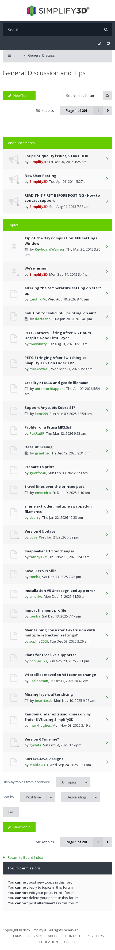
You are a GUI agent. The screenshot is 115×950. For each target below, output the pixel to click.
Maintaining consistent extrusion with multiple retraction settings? (60, 633)
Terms (16, 935)
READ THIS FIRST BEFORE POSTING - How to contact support (62, 198)
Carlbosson (38, 680)
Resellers (95, 935)
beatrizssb (43, 700)
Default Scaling (39, 447)
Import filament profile (45, 610)
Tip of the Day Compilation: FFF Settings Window (61, 241)
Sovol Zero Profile (40, 570)
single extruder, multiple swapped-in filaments (58, 509)
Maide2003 (38, 764)
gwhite (35, 745)
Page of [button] (76, 110)
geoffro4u (37, 299)
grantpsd (43, 453)
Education (48, 941)
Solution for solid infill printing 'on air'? (60, 313)
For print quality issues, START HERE (57, 155)
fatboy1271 (38, 557)
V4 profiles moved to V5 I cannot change (60, 674)
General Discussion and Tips (44, 72)
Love (33, 537)
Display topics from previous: (39, 782)
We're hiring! (36, 268)
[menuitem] (108, 43)
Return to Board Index (25, 857)
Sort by (22, 796)
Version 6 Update (40, 531)
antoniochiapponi (50, 388)
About (53, 935)
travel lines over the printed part (54, 486)
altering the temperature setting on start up (63, 291)
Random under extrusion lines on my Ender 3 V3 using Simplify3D (58, 717)
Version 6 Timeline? (42, 739)
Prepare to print (39, 466)
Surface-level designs (44, 759)
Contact (72, 935)
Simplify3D (38, 161)
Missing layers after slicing (49, 694)
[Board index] (58, 10)
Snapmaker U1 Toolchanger (49, 551)
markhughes (40, 725)
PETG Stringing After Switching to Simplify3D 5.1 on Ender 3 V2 (56, 360)
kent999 (41, 413)
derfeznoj (43, 318)
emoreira (43, 492)
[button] (107, 110)
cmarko (35, 596)
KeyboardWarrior (50, 249)
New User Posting (40, 175)
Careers (71, 941)
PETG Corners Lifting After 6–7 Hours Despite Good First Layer (58, 335)
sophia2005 (38, 641)
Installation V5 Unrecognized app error (60, 590)
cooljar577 (38, 661)
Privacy (35, 935)
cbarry (35, 517)
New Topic (21, 95)
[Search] (106, 29)
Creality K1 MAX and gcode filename (56, 382)
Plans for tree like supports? (50, 654)
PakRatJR (36, 433)
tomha (34, 576)
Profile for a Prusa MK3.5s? (48, 427)
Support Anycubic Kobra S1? (50, 407)
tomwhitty (38, 344)
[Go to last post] (107, 159)
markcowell (39, 368)
